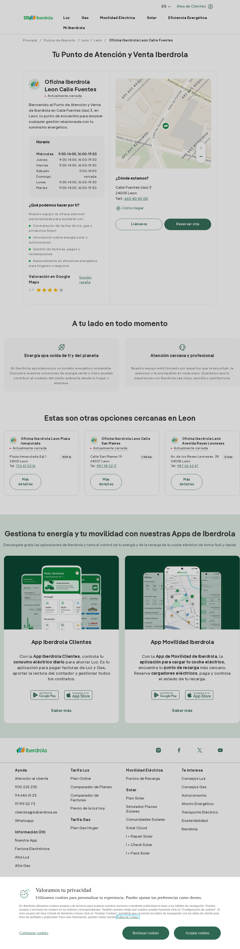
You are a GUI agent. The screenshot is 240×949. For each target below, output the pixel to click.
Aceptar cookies (197, 933)
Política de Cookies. (128, 917)
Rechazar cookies (146, 933)
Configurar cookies (33, 933)
